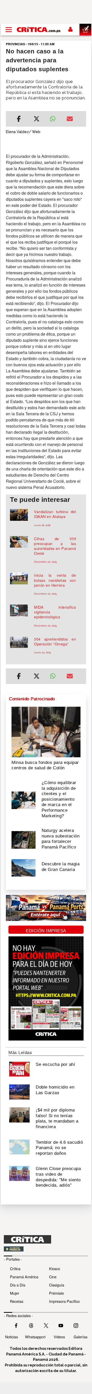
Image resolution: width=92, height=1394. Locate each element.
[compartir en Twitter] (36, 119)
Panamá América (24, 1276)
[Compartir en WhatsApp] (54, 117)
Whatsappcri (35, 1336)
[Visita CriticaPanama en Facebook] (16, 1325)
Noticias (11, 1336)
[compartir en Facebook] (19, 119)
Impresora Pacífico (64, 1301)
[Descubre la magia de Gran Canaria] (24, 867)
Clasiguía (56, 1284)
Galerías (80, 1336)
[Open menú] (9, 29)
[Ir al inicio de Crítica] (39, 30)
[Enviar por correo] (70, 119)
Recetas (16, 1301)
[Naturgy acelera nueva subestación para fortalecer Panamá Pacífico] (24, 839)
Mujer (14, 1293)
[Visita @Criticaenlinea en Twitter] (31, 1325)
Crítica (15, 1268)
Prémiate (56, 1293)
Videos (59, 1336)
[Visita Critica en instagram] (76, 1325)
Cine (52, 1276)
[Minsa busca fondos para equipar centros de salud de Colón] (46, 731)
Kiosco (54, 1268)
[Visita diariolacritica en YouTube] (61, 1325)
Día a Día (17, 1284)
